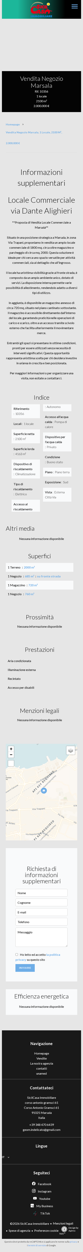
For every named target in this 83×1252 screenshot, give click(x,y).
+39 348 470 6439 (41, 1124)
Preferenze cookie (46, 1230)
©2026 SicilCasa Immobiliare (29, 1223)
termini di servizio (37, 1245)
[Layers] (70, 750)
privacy (73, 1241)
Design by (68, 1230)
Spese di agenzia (19, 1230)
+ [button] (11, 748)
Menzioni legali (63, 1223)
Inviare (25, 968)
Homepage (13, 124)
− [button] (11, 754)
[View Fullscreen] (11, 763)
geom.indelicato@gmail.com (41, 1129)
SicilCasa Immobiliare (41, 1097)
